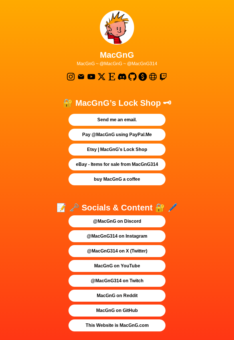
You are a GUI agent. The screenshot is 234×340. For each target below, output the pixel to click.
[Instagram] (70, 79)
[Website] (153, 79)
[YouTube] (91, 79)
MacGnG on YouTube (117, 265)
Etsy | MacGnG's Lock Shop (117, 149)
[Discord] (122, 79)
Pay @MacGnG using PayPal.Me (117, 134)
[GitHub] (132, 79)
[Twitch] (163, 79)
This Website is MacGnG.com (117, 325)
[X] (101, 79)
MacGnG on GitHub (117, 310)
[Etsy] (111, 79)
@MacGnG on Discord (117, 221)
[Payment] (142, 79)
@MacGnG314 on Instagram (117, 236)
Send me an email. (117, 119)
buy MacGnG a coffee (117, 179)
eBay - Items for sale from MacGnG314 (117, 164)
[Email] (81, 79)
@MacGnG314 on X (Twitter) (117, 250)
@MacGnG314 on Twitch (117, 280)
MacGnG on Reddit (117, 295)
